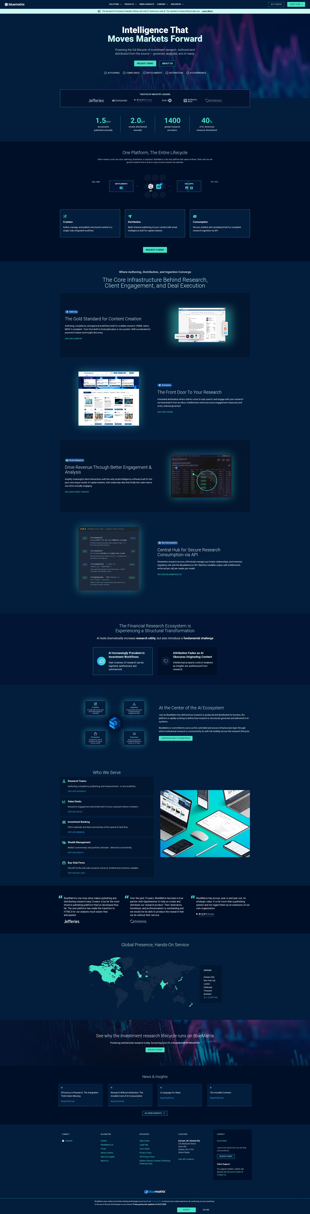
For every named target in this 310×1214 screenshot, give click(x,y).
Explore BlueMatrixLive (169, 574)
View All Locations (186, 1159)
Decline (206, 1210)
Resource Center (234, 1172)
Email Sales (222, 1141)
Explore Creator (73, 338)
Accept (186, 1210)
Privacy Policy (156, 1201)
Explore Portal (165, 412)
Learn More (207, 11)
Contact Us (221, 1175)
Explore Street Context (77, 492)
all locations (211, 997)
